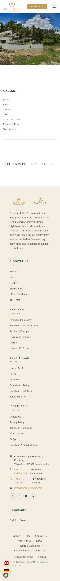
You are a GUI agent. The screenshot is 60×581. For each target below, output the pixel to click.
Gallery (16, 536)
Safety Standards (18, 396)
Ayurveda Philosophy (21, 320)
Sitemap (42, 556)
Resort (6, 99)
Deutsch (23, 520)
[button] (54, 6)
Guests (6, 104)
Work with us (24, 540)
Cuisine (13, 342)
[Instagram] (19, 496)
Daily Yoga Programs (20, 337)
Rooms (13, 271)
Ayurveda (7, 109)
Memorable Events (11, 124)
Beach (13, 277)
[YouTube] (26, 496)
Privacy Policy (17, 422)
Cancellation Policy (19, 385)
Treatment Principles (20, 331)
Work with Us (17, 433)
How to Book (17, 368)
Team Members (10, 129)
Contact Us (15, 416)
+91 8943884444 (20, 471)
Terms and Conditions (21, 428)
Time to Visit (16, 288)
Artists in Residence (12, 119)
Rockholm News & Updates (24, 445)
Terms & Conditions (30, 545)
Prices (13, 374)
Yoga (5, 114)
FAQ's (13, 439)
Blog (27, 536)
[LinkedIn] (33, 496)
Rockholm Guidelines (21, 391)
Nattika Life (40, 550)
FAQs (39, 540)
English (13, 520)
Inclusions (15, 379)
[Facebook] (12, 496)
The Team (15, 299)
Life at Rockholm (18, 294)
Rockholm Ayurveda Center (24, 325)
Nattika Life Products (20, 348)
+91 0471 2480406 (19, 480)
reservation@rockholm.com (28, 487)
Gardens (14, 283)
